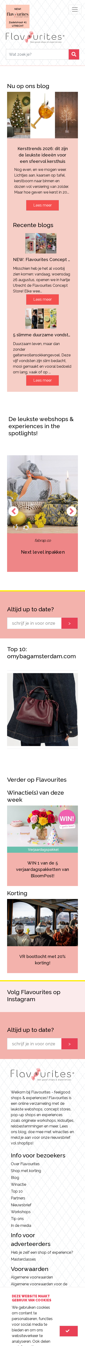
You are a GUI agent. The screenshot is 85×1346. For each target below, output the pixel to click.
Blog (15, 1177)
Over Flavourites (25, 1164)
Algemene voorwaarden (32, 1277)
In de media (21, 1225)
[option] (42, 513)
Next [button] (71, 511)
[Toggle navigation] (74, 9)
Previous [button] (13, 511)
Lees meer (42, 205)
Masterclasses (23, 1259)
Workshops (21, 1212)
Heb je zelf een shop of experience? (42, 1252)
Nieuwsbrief (21, 1205)
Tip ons (17, 1218)
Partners (18, 1198)
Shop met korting (26, 1171)
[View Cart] (69, 1331)
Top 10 (17, 1191)
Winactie (18, 1184)
